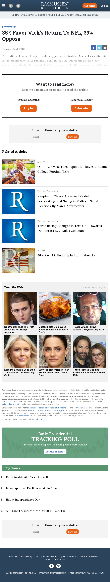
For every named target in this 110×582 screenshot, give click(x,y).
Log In (104, 6)
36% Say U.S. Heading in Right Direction (67, 255)
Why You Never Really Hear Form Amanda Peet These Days (54, 372)
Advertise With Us (51, 556)
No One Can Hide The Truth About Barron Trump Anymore (19, 330)
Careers (48, 559)
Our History (26, 556)
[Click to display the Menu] (4, 5)
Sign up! (72, 136)
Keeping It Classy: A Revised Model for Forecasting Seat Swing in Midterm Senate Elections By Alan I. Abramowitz (68, 201)
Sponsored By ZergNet (94, 287)
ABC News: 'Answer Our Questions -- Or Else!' (36, 510)
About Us (13, 556)
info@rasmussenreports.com (52, 572)
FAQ (38, 556)
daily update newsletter (11, 404)
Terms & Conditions (88, 556)
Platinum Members (24, 415)
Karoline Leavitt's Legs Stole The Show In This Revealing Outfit (19, 372)
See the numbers (55, 451)
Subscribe (81, 108)
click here (38, 419)
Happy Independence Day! (23, 499)
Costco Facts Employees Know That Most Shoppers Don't (53, 330)
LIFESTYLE (9, 27)
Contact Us (60, 559)
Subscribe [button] (89, 5)
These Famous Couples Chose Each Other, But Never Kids (89, 372)
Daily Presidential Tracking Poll (27, 477)
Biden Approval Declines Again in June (31, 488)
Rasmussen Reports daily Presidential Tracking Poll (48, 408)
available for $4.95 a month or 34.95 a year (46, 410)
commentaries (79, 408)
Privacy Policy (69, 556)
